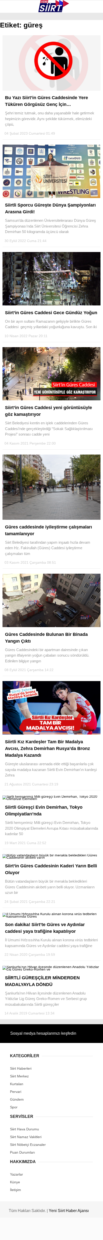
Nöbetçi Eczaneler (25, 112)
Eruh (12, 51)
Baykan (14, 61)
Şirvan (14, 81)
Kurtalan (16, 41)
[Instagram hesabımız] (49, 1232)
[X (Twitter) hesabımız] (33, 1232)
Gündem (15, 102)
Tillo (12, 92)
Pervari (15, 71)
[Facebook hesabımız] (17, 1232)
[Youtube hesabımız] (65, 1232)
